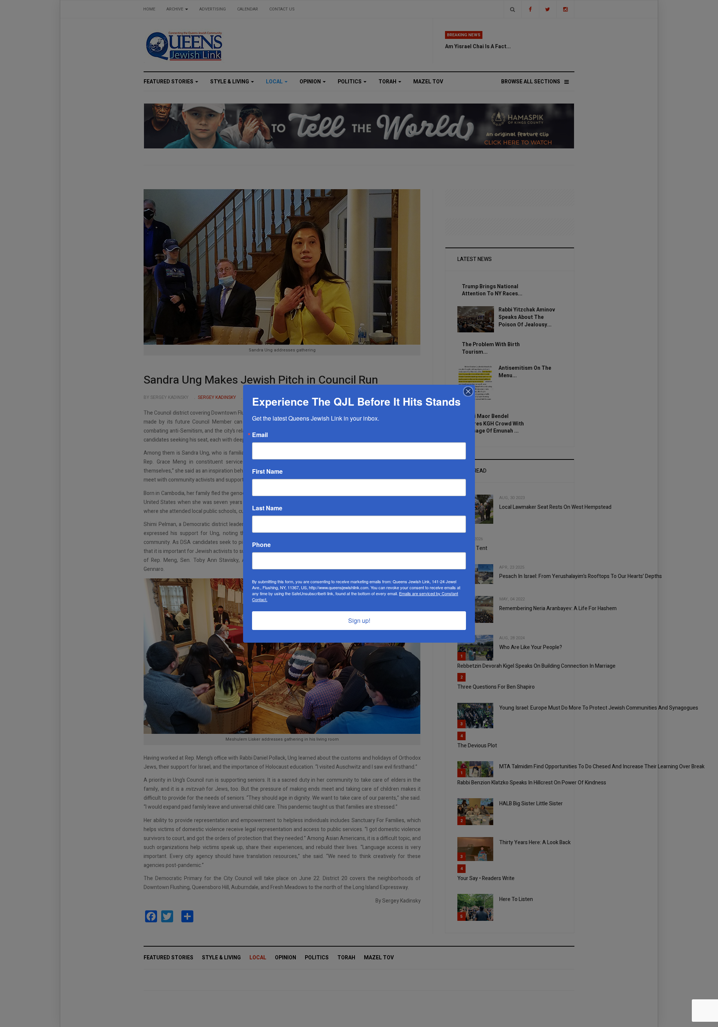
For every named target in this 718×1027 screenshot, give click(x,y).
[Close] (468, 391)
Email (260, 435)
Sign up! (359, 620)
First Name (267, 471)
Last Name (267, 508)
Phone (261, 545)
